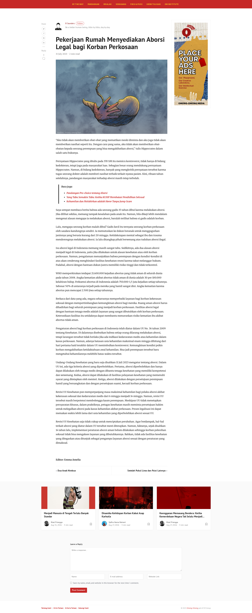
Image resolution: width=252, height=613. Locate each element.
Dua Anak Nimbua (67, 470)
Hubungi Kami (83, 608)
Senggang (121, 4)
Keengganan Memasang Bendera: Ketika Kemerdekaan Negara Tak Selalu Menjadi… (181, 515)
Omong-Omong (192, 608)
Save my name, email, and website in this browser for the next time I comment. (106, 583)
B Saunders (70, 23)
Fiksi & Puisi (136, 4)
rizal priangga (56, 522)
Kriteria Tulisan (70, 608)
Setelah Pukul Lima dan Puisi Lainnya (146, 470)
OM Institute (171, 4)
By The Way (77, 4)
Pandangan (93, 4)
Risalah (108, 4)
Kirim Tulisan (154, 4)
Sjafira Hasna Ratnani (117, 522)
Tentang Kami (46, 608)
